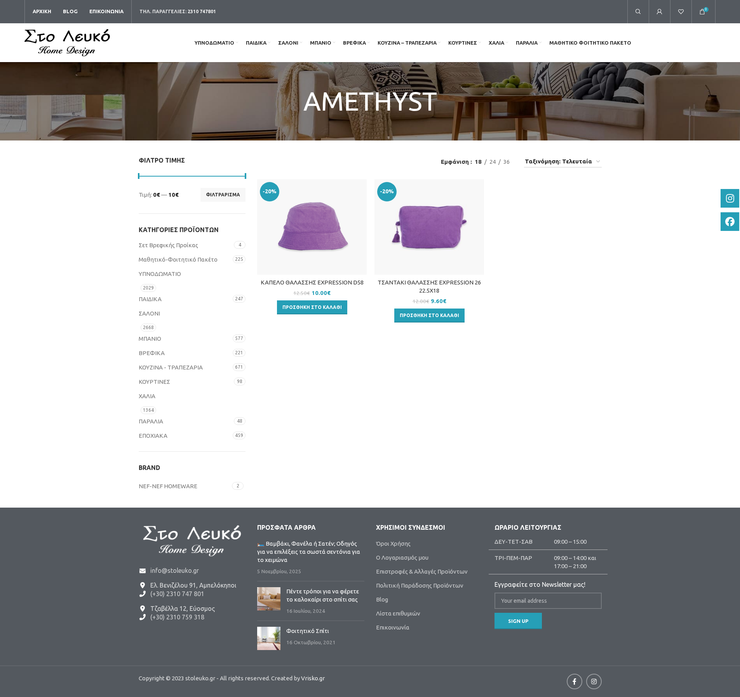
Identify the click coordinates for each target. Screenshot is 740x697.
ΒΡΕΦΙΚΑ (152, 353)
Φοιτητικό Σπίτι (307, 631)
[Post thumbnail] (268, 601)
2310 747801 (202, 11)
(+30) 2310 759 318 (177, 617)
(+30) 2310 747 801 (177, 593)
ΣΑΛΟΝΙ (149, 313)
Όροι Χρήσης (393, 543)
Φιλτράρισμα (223, 194)
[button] (312, 307)
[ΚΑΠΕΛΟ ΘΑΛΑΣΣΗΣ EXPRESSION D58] (312, 227)
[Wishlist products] (681, 11)
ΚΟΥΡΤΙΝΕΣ (154, 381)
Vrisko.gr (313, 678)
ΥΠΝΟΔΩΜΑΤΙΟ (160, 273)
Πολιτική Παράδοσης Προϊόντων (419, 585)
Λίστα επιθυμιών (398, 613)
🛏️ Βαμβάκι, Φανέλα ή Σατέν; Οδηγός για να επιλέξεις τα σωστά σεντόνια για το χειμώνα (308, 551)
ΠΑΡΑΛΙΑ (151, 421)
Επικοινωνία (392, 627)
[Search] (638, 11)
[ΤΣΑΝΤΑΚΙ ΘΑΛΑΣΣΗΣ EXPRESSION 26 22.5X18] (429, 227)
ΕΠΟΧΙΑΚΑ (153, 435)
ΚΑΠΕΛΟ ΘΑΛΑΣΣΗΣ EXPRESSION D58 (312, 282)
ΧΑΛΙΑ (147, 396)
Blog (382, 599)
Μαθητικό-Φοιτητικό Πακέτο (178, 259)
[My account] (659, 11)
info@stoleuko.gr (174, 570)
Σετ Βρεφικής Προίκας (168, 245)
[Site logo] (67, 42)
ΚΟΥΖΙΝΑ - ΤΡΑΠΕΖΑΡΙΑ (171, 367)
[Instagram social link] (594, 681)
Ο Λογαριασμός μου (402, 557)
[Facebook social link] (574, 681)
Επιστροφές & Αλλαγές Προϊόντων (422, 571)
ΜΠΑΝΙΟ (150, 338)
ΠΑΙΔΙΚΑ (150, 299)
